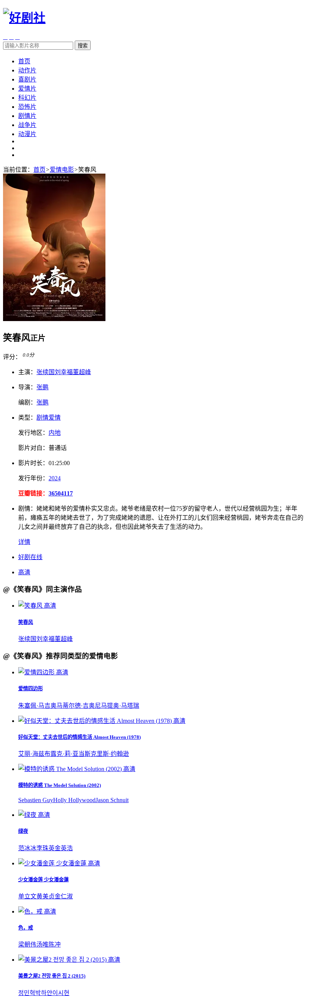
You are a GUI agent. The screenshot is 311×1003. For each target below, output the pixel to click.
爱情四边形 (30, 688)
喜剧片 (27, 79)
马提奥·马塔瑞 (120, 705)
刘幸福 (64, 372)
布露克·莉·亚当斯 (67, 754)
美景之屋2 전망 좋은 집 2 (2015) (51, 976)
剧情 (42, 417)
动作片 (27, 70)
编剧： (27, 402)
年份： (33, 478)
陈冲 (55, 944)
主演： (27, 372)
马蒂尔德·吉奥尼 (79, 705)
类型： (27, 417)
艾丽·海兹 (31, 754)
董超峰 (82, 372)
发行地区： (33, 432)
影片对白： (33, 448)
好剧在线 (30, 557)
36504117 (61, 493)
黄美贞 (45, 896)
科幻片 (27, 97)
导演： (27, 387)
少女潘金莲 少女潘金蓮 (43, 879)
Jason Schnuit (112, 800)
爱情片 (27, 88)
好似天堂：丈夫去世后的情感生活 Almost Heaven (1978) (79, 737)
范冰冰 (27, 848)
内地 (55, 432)
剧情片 (27, 116)
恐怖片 (27, 106)
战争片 (27, 125)
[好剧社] (24, 18)
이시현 (60, 993)
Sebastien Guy (35, 800)
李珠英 (45, 848)
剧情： (27, 508)
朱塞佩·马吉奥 (37, 705)
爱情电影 (62, 169)
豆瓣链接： (33, 493)
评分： (12, 357)
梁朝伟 (27, 944)
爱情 (55, 417)
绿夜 (23, 831)
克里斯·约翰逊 (110, 754)
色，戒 (25, 928)
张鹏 (42, 387)
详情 (24, 542)
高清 (24, 572)
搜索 (83, 46)
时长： (33, 463)
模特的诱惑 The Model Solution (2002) (59, 785)
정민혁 (26, 993)
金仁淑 (64, 896)
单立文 (27, 896)
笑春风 (25, 622)
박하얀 (43, 993)
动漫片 (27, 134)
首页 (24, 61)
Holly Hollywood (74, 800)
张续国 (45, 372)
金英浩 (64, 848)
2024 (55, 478)
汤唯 (42, 944)
